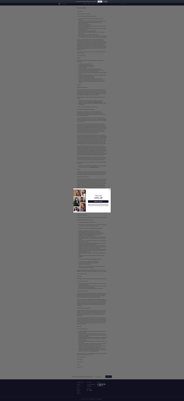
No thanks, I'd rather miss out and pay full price (98, 204)
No (105, 1)
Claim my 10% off (98, 201)
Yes (100, 1)
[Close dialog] (109, 190)
